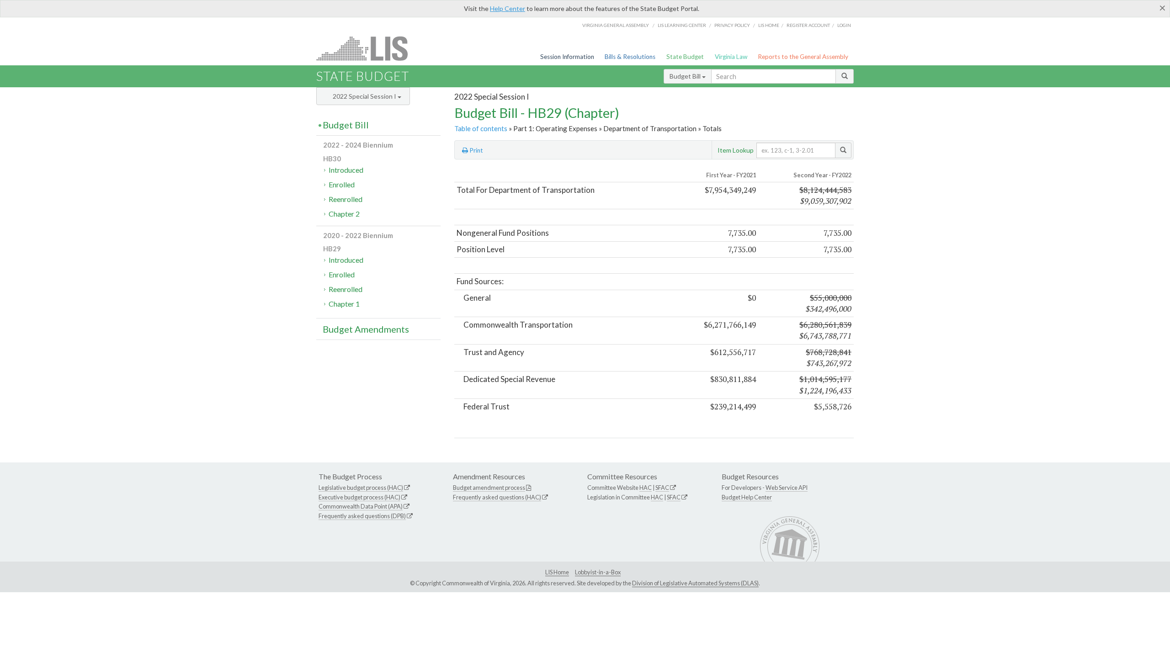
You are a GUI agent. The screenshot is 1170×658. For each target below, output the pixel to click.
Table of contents (480, 128)
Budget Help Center (747, 497)
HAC (645, 487)
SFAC (662, 487)
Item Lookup (736, 150)
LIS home (768, 25)
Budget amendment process (489, 487)
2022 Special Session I (365, 96)
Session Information (567, 56)
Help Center (507, 8)
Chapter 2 (344, 213)
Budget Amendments (366, 329)
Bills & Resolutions (630, 56)
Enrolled (342, 184)
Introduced (346, 169)
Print (475, 150)
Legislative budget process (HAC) (361, 487)
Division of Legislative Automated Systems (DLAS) (695, 583)
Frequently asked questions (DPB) (362, 516)
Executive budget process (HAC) (359, 497)
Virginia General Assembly (615, 25)
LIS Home (557, 572)
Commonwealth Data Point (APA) (361, 506)
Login (844, 25)
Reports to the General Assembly (803, 56)
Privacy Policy (732, 25)
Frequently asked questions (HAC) (497, 497)
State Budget (685, 56)
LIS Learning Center (682, 25)
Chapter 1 (344, 303)
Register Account (808, 25)
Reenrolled (345, 199)
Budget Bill (686, 76)
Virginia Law (731, 56)
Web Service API (787, 487)
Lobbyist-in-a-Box (598, 572)
